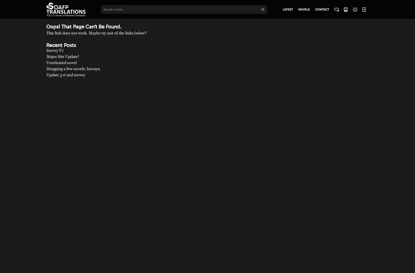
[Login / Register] (364, 9)
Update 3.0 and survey (65, 75)
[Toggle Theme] (355, 9)
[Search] (262, 9)
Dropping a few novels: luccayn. (73, 68)
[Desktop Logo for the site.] (66, 9)
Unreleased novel (61, 62)
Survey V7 (55, 50)
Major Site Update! (62, 56)
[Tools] (345, 9)
